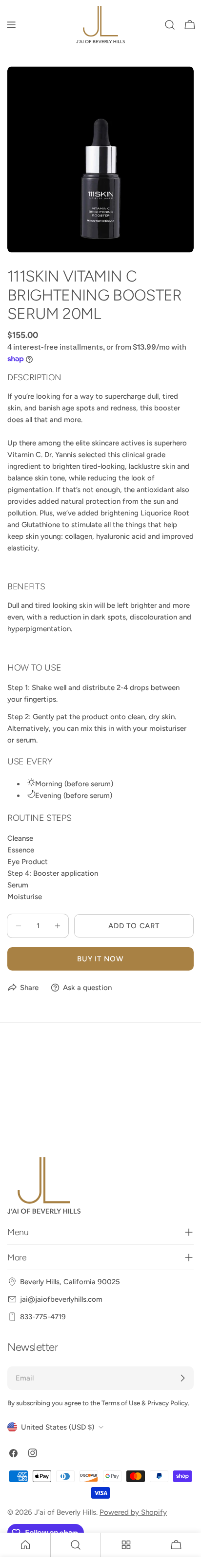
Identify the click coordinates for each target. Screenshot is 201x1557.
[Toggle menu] (11, 25)
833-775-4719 (43, 1316)
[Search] (170, 25)
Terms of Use (120, 1403)
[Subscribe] (182, 1378)
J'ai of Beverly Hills (65, 1512)
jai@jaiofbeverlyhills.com (61, 1299)
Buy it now (100, 959)
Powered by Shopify (133, 1512)
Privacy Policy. (168, 1403)
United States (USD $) (57, 1427)
